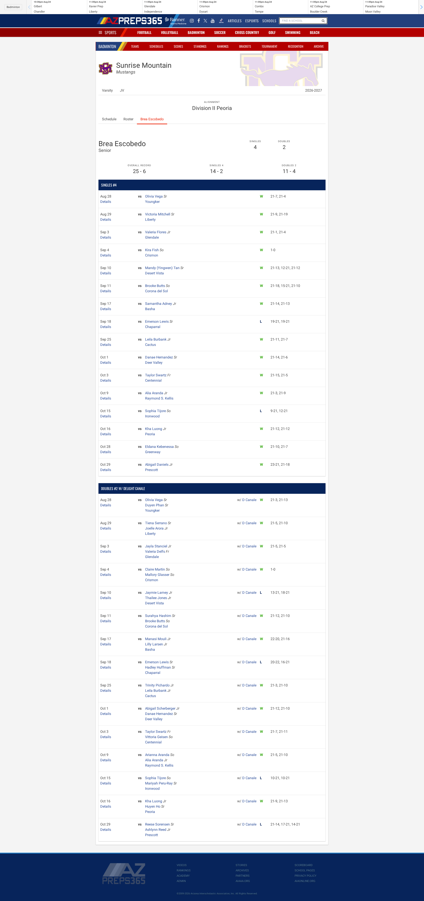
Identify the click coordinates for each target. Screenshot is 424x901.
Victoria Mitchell (158, 214)
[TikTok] (221, 21)
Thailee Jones (156, 598)
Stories (241, 865)
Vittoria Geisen (157, 737)
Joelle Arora (155, 528)
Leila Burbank (156, 339)
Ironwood (152, 416)
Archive (319, 46)
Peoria (150, 434)
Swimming (292, 32)
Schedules (156, 46)
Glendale (152, 237)
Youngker (152, 202)
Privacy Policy (305, 875)
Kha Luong (154, 429)
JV (122, 90)
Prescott (151, 470)
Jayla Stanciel (156, 546)
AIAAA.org (243, 881)
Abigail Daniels (157, 464)
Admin (181, 881)
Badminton (13, 7)
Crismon (151, 255)
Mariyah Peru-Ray (159, 783)
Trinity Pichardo (157, 685)
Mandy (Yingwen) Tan (162, 268)
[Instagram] (192, 20)
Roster (128, 119)
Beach (315, 32)
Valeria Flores (156, 232)
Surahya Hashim (158, 616)
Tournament (269, 46)
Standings (200, 46)
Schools (269, 20)
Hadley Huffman (158, 667)
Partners (243, 875)
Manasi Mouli (156, 639)
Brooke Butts (155, 286)
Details (105, 202)
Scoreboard (304, 865)
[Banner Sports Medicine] (175, 21)
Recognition (295, 46)
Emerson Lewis (157, 321)
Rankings (223, 46)
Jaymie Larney (157, 592)
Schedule (109, 119)
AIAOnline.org (305, 881)
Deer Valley (154, 362)
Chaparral (152, 327)
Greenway (153, 452)
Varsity (107, 90)
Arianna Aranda (157, 755)
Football (144, 32)
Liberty (150, 219)
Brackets (245, 46)
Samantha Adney (159, 304)
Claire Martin (155, 569)
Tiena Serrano (156, 523)
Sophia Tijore (156, 411)
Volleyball (169, 32)
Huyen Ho (153, 806)
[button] (421, 7)
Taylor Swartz (156, 375)
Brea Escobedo (152, 119)
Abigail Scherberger (160, 708)
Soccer (220, 32)
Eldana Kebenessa (160, 447)
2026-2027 (313, 90)
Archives (242, 870)
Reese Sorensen (158, 824)
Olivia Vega (154, 196)
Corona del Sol (156, 291)
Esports (252, 20)
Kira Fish (152, 250)
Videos (182, 865)
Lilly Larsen (154, 644)
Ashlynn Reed (156, 829)
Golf (272, 32)
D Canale (249, 500)
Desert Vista (154, 273)
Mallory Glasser (157, 575)
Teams (135, 46)
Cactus (150, 345)
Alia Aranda (154, 393)
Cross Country (247, 32)
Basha (150, 309)
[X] (205, 20)
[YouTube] (213, 20)
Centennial (153, 380)
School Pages (305, 870)
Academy (183, 875)
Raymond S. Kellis (159, 398)
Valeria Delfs (155, 551)
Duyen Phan (155, 505)
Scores (178, 46)
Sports (110, 32)
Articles (235, 20)
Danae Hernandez (159, 357)
